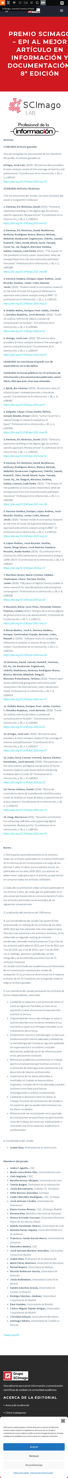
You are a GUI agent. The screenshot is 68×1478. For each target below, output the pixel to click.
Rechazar (34, 1456)
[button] (63, 1421)
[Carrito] (6, 11)
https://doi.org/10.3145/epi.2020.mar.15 (25, 810)
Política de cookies (21, 1472)
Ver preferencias (34, 1465)
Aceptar (34, 1446)
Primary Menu (62, 10)
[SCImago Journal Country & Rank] (2, 3)
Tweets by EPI (11, 1335)
